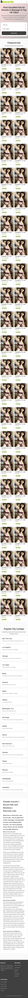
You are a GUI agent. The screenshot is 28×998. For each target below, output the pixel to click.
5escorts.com (6, 869)
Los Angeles (17, 967)
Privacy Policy (4, 986)
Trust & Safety (4, 982)
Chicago (16, 969)
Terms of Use (4, 984)
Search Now (14, 33)
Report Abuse (4, 988)
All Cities (16, 976)
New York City (18, 965)
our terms (17, 859)
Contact (2, 990)
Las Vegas (17, 973)
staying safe (9, 859)
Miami (16, 971)
